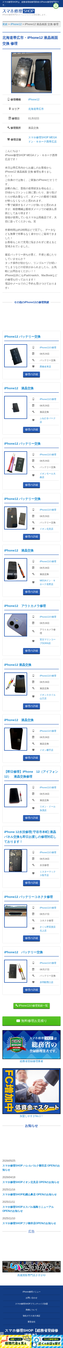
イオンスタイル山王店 (48, 697)
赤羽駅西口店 (46, 982)
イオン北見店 (46, 529)
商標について (31, 1310)
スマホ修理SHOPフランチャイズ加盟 (31, 1304)
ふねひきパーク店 (48, 420)
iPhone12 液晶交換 (19, 388)
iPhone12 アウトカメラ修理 (25, 606)
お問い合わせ (31, 1298)
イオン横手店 (46, 750)
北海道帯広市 (36, 109)
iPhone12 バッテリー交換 (22, 336)
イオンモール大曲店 (48, 475)
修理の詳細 (31, 374)
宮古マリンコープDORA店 (48, 641)
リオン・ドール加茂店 (48, 808)
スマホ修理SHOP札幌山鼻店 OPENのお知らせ (29, 1194)
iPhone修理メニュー (32, 1292)
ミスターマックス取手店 (48, 873)
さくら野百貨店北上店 (48, 929)
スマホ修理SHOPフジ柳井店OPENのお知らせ (29, 1223)
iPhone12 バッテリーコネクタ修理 (28, 897)
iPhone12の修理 (48, 347)
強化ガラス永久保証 (31, 1316)
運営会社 (31, 1322)
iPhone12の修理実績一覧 (33, 1005)
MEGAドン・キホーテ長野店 (47, 582)
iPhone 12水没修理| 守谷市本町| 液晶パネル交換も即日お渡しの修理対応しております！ (30, 836)
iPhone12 (33, 99)
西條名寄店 (45, 366)
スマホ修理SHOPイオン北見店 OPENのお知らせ (30, 1182)
